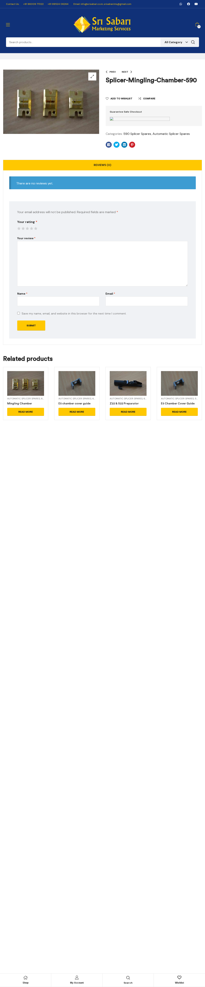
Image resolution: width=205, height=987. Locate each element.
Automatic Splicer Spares (171, 134)
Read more (25, 411)
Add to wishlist (121, 98)
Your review (26, 238)
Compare (149, 98)
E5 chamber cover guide (74, 403)
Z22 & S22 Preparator (124, 403)
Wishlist (179, 982)
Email (110, 293)
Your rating (27, 222)
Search (193, 42)
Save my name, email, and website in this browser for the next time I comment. (74, 313)
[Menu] (8, 24)
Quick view (26, 388)
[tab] (102, 165)
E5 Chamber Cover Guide (178, 403)
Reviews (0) (102, 165)
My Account (77, 982)
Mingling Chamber (19, 403)
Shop (25, 982)
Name (22, 293)
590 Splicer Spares (137, 134)
